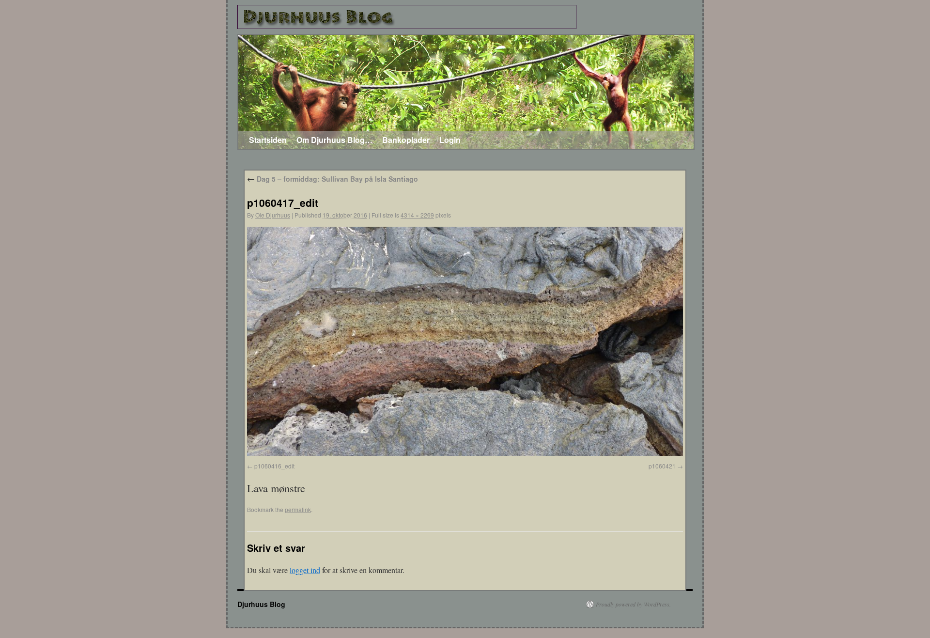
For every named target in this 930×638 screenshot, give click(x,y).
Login (450, 139)
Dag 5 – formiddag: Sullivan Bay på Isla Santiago (332, 179)
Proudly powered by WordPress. (633, 604)
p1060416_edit (274, 466)
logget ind (305, 570)
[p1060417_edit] (465, 453)
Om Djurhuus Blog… (334, 139)
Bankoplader (406, 139)
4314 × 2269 (417, 215)
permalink (298, 509)
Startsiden (268, 139)
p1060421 (662, 466)
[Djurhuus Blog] (406, 17)
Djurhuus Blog (261, 604)
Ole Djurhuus (272, 215)
